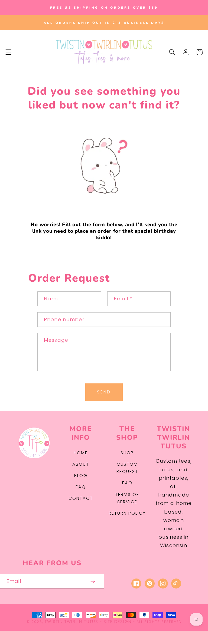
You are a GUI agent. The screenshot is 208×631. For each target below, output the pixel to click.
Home (81, 453)
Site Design (117, 621)
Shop (127, 453)
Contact (81, 498)
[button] (8, 52)
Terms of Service (127, 498)
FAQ (81, 487)
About (80, 464)
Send (104, 392)
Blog (80, 475)
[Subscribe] (93, 581)
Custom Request (127, 468)
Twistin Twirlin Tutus (71, 621)
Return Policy (127, 513)
